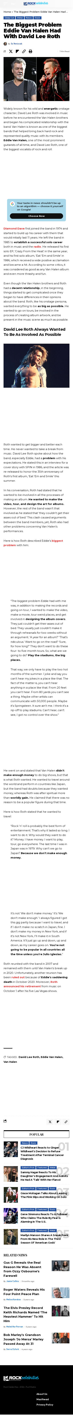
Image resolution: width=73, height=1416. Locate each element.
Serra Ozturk (12, 1349)
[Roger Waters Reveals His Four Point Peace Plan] (60, 1292)
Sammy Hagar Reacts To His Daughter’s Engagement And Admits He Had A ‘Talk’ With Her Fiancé (44, 1176)
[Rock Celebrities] (36, 3)
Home (7, 11)
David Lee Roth (29, 1057)
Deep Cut (9, 18)
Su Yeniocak (16, 43)
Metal (20, 18)
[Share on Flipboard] (17, 51)
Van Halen (10, 1061)
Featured (42, 1167)
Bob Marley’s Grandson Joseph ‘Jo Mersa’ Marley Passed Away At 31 (23, 1339)
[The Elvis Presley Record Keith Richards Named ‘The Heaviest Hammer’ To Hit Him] (60, 1311)
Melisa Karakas (13, 1299)
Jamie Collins (12, 1281)
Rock (37, 18)
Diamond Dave (14, 228)
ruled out (18, 977)
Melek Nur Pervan (14, 1326)
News (29, 18)
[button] (7, 3)
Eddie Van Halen (52, 1057)
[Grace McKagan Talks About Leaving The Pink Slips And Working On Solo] (11, 1195)
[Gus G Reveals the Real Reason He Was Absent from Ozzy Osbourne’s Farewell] (60, 1265)
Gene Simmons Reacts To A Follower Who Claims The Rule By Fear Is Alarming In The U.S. (44, 1218)
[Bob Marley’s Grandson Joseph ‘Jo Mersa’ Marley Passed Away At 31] (60, 1338)
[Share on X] (11, 51)
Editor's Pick (28, 1167)
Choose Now (36, 216)
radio (37, 246)
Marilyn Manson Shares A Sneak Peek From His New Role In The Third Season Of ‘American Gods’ (44, 1239)
